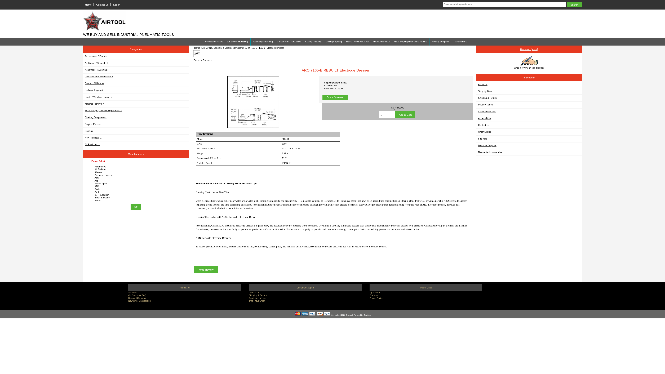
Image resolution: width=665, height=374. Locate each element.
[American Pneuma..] (136, 175)
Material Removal (381, 42)
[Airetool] (136, 172)
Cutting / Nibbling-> (94, 83)
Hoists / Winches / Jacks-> (98, 97)
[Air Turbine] (136, 169)
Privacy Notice (485, 104)
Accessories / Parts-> (96, 56)
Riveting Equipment (441, 42)
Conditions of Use (487, 111)
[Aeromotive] (136, 166)
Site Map (482, 138)
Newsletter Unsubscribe (490, 152)
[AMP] (136, 178)
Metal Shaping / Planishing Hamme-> (103, 110)
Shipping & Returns (488, 98)
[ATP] (136, 186)
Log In (116, 4)
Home (88, 4)
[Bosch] (136, 200)
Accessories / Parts (214, 42)
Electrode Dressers (234, 48)
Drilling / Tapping (334, 42)
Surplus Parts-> (93, 124)
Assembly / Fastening (263, 42)
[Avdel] (136, 189)
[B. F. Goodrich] (136, 195)
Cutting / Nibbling (313, 42)
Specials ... (90, 131)
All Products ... (92, 144)
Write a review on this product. (529, 67)
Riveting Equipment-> (96, 117)
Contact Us (102, 4)
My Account (375, 292)
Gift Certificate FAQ (137, 295)
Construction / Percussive (289, 42)
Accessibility (484, 118)
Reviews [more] (529, 49)
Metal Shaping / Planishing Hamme (410, 42)
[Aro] (136, 181)
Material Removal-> (94, 104)
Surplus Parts (460, 42)
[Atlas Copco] (136, 183)
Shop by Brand (485, 91)
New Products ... (93, 137)
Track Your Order (257, 301)
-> (97, 63)
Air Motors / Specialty (212, 48)
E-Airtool (349, 315)
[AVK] (136, 192)
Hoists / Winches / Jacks (357, 42)
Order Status (484, 132)
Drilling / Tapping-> (94, 90)
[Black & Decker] (136, 197)
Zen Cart (367, 315)
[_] (136, 164)
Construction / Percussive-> (99, 76)
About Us (482, 84)
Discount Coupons (487, 145)
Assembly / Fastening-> (97, 70)
